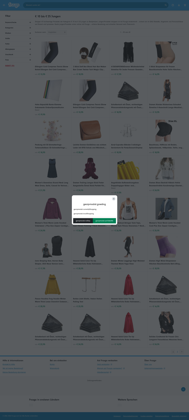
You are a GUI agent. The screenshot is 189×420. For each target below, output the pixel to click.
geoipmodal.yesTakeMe (104, 221)
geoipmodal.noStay (83, 221)
